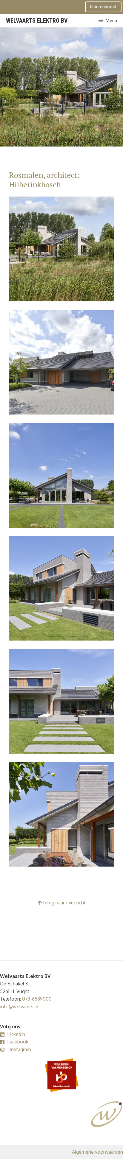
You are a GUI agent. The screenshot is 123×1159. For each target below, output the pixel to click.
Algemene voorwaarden (97, 1152)
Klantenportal (103, 6)
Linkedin (16, 1034)
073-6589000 (37, 999)
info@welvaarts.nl (19, 1007)
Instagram (20, 1049)
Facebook (17, 1042)
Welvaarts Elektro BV (37, 20)
